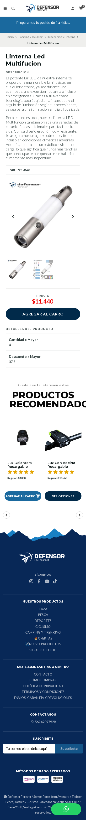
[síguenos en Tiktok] (55, 581)
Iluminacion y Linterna (61, 36)
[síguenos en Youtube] (47, 581)
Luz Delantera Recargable (19, 465)
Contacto (43, 674)
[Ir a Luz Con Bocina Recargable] (63, 439)
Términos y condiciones (43, 692)
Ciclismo (43, 627)
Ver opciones (63, 496)
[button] (23, 496)
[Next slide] (72, 216)
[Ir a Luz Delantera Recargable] (23, 439)
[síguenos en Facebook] (39, 581)
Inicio (10, 36)
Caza (43, 609)
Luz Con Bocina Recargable (61, 465)
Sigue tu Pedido (43, 650)
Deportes (43, 621)
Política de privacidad (43, 686)
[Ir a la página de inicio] (43, 8)
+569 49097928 (45, 27)
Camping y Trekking (30, 36)
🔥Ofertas (43, 638)
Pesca (43, 615)
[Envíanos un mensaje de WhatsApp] (66, 809)
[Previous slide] (13, 216)
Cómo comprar (43, 680)
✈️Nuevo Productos (43, 644)
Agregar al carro (43, 314)
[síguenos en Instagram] (31, 581)
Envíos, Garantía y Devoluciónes (43, 698)
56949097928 (45, 722)
